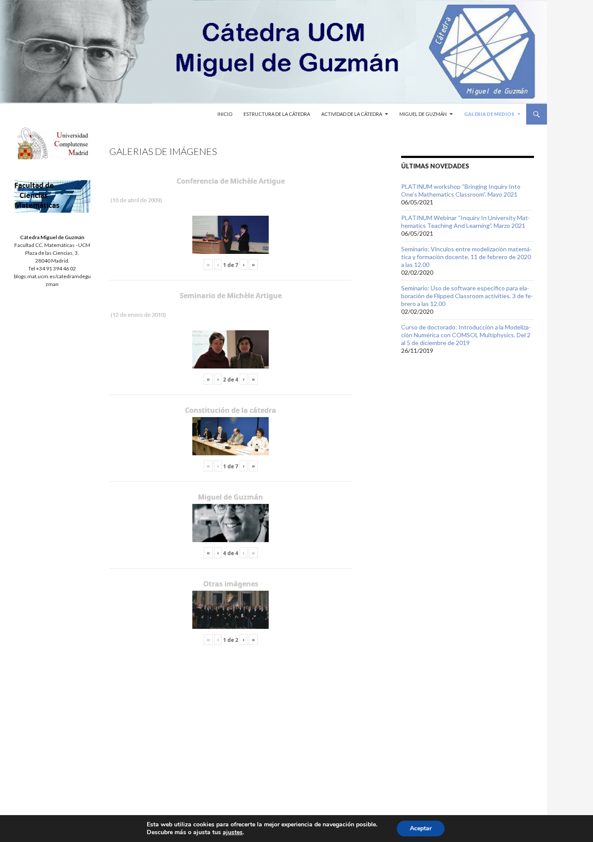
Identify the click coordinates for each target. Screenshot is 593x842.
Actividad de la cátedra (351, 114)
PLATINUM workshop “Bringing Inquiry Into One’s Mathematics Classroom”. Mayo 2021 (461, 190)
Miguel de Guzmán (423, 114)
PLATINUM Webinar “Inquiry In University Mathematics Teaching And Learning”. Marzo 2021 (465, 221)
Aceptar (421, 828)
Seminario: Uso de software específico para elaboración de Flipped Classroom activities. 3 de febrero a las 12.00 (467, 295)
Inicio (224, 114)
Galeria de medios (489, 114)
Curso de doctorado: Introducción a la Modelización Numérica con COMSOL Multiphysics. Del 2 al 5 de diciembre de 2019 (466, 334)
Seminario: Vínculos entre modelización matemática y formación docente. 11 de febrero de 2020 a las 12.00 (466, 256)
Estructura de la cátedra (277, 114)
